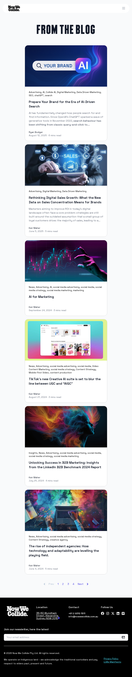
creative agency (59, 539)
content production (61, 372)
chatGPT (39, 95)
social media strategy (63, 369)
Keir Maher (34, 228)
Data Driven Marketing (89, 92)
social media (87, 287)
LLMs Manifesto (112, 661)
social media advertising (66, 287)
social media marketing (59, 290)
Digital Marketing (66, 92)
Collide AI (51, 92)
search (48, 95)
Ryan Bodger (36, 132)
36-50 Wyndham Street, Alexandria (47, 614)
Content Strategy (86, 369)
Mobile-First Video (39, 372)
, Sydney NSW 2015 (47, 617)
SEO (31, 95)
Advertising (35, 92)
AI (44, 92)
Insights (33, 452)
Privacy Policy (111, 658)
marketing (78, 290)
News (32, 287)
